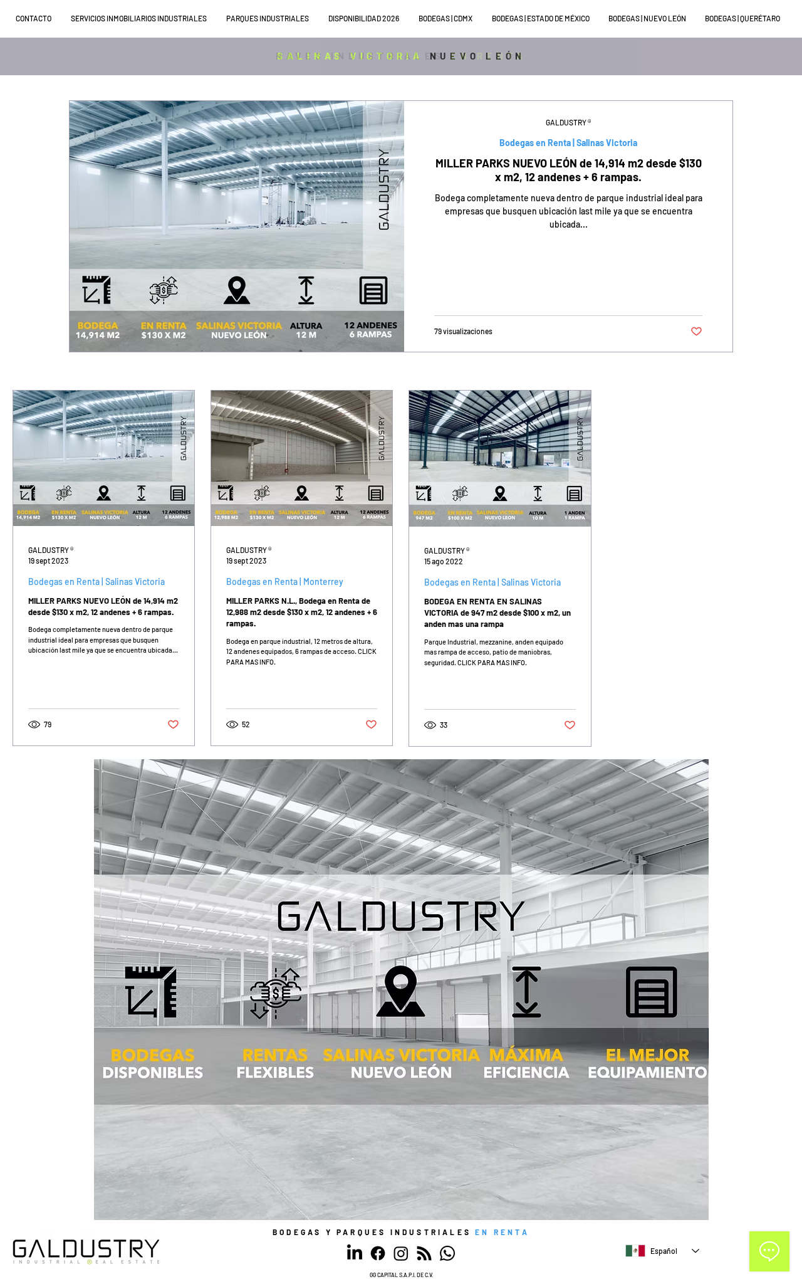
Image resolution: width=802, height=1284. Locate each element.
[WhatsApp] (447, 1253)
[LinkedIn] (354, 1253)
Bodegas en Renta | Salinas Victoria (568, 142)
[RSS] (424, 1253)
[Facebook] (377, 1253)
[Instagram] (401, 1253)
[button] (142, 18)
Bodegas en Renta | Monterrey (284, 581)
